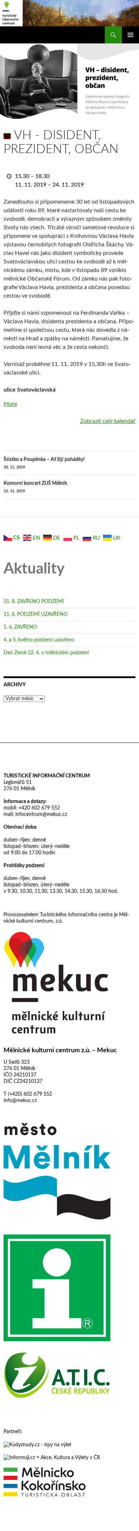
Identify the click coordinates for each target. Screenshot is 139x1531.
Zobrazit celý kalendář (107, 421)
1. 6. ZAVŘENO (20, 627)
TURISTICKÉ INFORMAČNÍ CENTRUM (47, 776)
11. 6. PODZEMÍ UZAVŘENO (35, 614)
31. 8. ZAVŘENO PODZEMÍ (34, 601)
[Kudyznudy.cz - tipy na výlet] (37, 1444)
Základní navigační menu (130, 34)
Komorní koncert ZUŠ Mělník (35, 487)
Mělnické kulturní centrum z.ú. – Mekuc (60, 1050)
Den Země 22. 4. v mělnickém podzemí (46, 652)
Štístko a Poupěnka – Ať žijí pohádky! (44, 463)
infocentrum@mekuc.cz (40, 814)
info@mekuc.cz (20, 1100)
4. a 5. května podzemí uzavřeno (39, 640)
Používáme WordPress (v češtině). (35, 1522)
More (10, 404)
